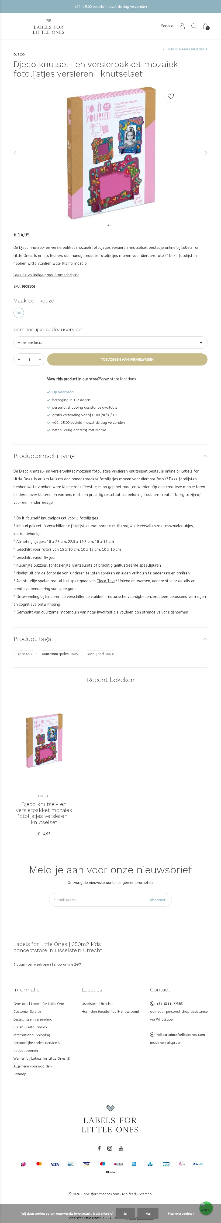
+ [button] (39, 359)
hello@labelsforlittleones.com (181, 1034)
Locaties (92, 989)
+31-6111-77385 (169, 1003)
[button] (18, 25)
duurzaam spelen (60, 654)
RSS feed (129, 1194)
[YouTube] (121, 1148)
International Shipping (31, 1035)
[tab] (110, 456)
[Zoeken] (193, 26)
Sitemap (19, 1074)
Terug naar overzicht (187, 49)
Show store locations (118, 379)
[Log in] (182, 26)
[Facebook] (99, 1148)
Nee (148, 1213)
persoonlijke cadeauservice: (48, 329)
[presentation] (15, 153)
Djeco (25, 654)
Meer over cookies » (181, 1213)
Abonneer (157, 900)
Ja (125, 1213)
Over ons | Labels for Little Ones (39, 1003)
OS (18, 313)
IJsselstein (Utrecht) (97, 1003)
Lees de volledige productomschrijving (46, 275)
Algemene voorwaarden (32, 1066)
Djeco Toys (106, 580)
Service (167, 25)
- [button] (18, 359)
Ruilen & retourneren (30, 1027)
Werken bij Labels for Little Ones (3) (41, 1058)
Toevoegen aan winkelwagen (127, 359)
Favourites (170, 96)
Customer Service (27, 1011)
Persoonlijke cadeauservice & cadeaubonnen (36, 1047)
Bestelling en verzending (32, 1019)
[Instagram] (109, 1148)
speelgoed (100, 654)
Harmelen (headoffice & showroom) (110, 1011)
